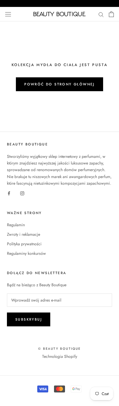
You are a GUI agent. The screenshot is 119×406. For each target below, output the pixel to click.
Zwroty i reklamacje (23, 234)
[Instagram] (22, 193)
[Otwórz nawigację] (8, 14)
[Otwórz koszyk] (111, 14)
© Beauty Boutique (59, 348)
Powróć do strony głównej (59, 84)
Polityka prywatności (24, 244)
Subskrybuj (28, 319)
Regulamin (16, 225)
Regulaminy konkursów (26, 253)
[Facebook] (9, 193)
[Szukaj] (101, 14)
